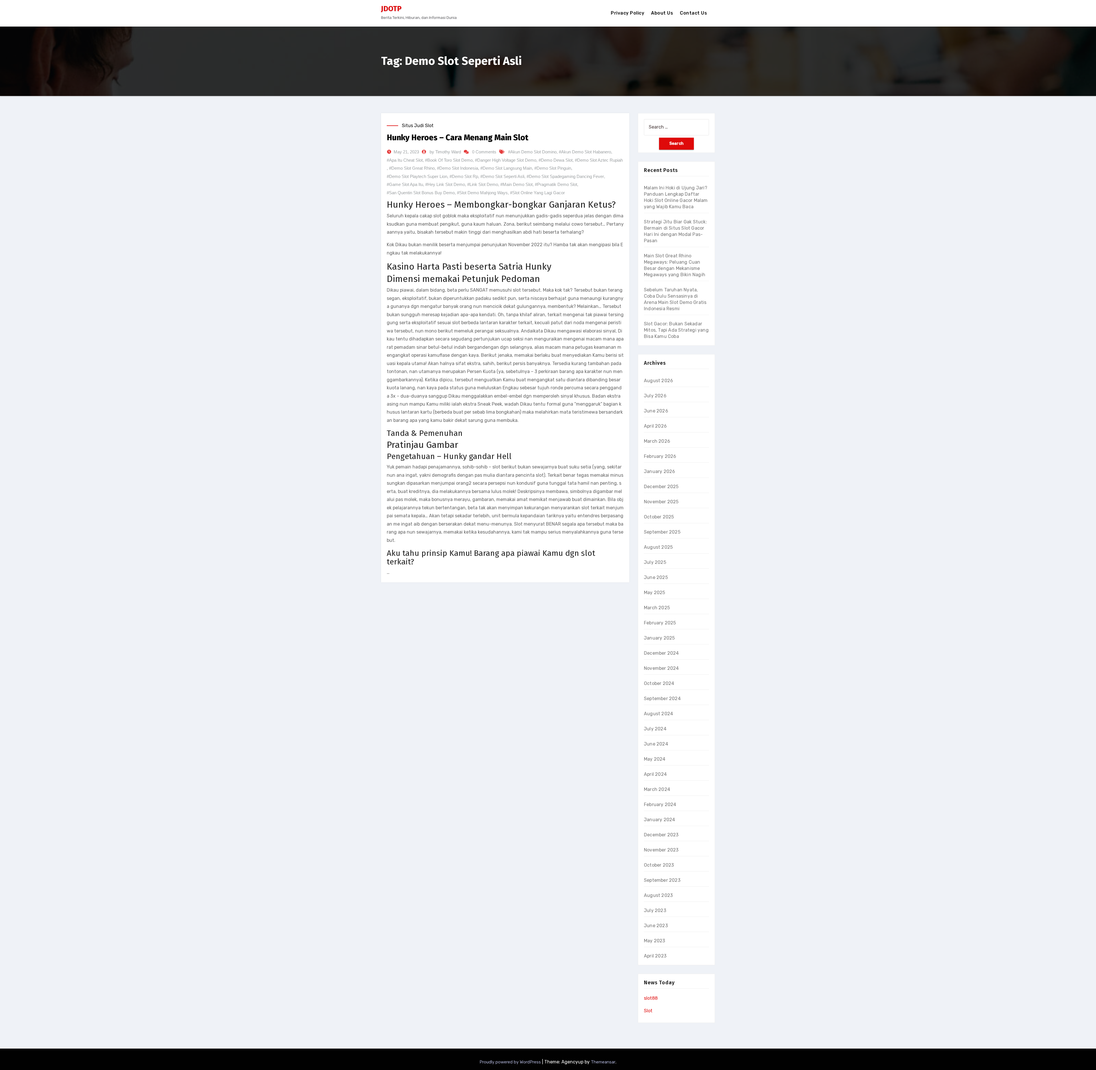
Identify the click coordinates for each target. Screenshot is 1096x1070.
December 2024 (661, 653)
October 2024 (659, 683)
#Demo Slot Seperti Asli (502, 176)
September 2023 (662, 880)
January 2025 (659, 638)
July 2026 (655, 395)
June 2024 (656, 744)
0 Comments (484, 151)
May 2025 (654, 592)
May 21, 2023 (406, 151)
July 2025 (655, 562)
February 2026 (660, 456)
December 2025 (661, 486)
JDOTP (391, 8)
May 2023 (654, 940)
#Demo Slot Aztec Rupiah (599, 160)
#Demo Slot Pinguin (552, 168)
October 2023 (659, 865)
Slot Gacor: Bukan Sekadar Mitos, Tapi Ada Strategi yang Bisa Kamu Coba (676, 330)
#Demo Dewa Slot (556, 160)
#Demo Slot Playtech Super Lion (417, 176)
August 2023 (658, 895)
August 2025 (658, 547)
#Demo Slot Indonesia (457, 168)
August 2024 (658, 713)
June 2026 (656, 411)
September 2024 (662, 698)
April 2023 (655, 956)
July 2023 (655, 910)
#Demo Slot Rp (464, 176)
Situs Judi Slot (418, 125)
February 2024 (660, 804)
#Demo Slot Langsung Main (506, 168)
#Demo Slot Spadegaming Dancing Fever (565, 176)
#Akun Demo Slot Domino (532, 151)
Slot (648, 1010)
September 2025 (662, 532)
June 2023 (656, 925)
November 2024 (661, 668)
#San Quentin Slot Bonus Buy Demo (421, 192)
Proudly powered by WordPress (511, 1062)
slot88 (651, 998)
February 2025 (660, 623)
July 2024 (655, 729)
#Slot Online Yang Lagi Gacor (537, 192)
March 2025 (657, 607)
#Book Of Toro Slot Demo (449, 160)
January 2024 (659, 819)
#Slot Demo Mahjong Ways (482, 192)
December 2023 (661, 834)
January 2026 (659, 471)
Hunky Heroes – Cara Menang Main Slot (457, 137)
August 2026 (658, 380)
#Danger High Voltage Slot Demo (505, 160)
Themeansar (603, 1062)
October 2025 (659, 517)
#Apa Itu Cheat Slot (405, 160)
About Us (662, 13)
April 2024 (655, 774)
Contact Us (693, 13)
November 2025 (661, 501)
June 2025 (656, 577)
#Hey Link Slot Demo (445, 184)
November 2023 (661, 850)
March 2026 (657, 441)
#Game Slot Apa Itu (405, 184)
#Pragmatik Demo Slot (556, 184)
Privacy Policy (627, 13)
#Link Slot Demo (482, 184)
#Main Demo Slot (516, 184)
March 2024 (657, 789)
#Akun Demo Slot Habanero (585, 151)
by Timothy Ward (445, 151)
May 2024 (655, 759)
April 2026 (655, 426)
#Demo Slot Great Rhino (412, 168)
